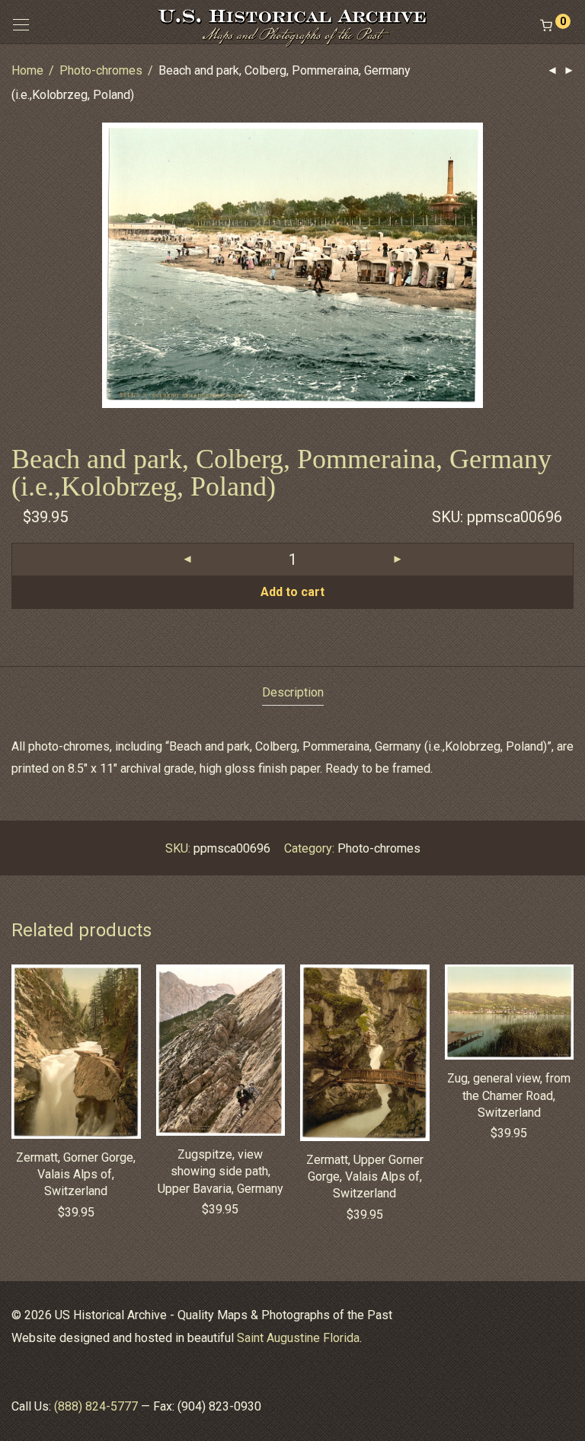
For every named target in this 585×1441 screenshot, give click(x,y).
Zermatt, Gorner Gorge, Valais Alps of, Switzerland (76, 1174)
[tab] (292, 693)
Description (293, 692)
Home (27, 70)
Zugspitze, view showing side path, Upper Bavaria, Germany (220, 1171)
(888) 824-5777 (96, 1406)
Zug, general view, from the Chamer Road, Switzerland (509, 1095)
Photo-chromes (100, 70)
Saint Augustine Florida (298, 1338)
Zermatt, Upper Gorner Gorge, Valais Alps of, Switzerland (365, 1176)
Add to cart (292, 592)
